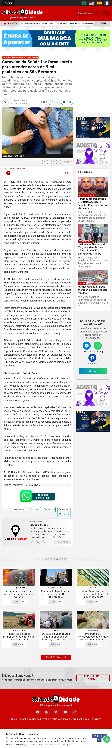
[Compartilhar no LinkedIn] (70, 102)
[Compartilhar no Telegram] (63, 102)
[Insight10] (93, 127)
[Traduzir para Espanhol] (99, 3)
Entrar (9, 3)
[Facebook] (38, 542)
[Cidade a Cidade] (22, 13)
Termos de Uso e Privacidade (66, 719)
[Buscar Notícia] (106, 13)
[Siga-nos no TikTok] (74, 712)
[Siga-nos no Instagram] (47, 712)
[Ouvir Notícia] (8, 173)
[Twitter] (44, 542)
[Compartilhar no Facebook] (44, 102)
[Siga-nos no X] (56, 712)
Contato (96, 719)
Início (14, 719)
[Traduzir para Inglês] (92, 3)
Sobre (23, 719)
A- (45, 162)
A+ (54, 162)
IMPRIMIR (66, 162)
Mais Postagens (56, 657)
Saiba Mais (62, 542)
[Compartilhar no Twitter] (50, 102)
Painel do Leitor (38, 719)
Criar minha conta (92, 678)
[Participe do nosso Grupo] (37, 497)
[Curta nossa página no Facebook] (38, 712)
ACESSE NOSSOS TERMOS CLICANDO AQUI (50, 745)
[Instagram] (32, 542)
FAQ (87, 719)
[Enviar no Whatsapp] (57, 102)
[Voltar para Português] (84, 3)
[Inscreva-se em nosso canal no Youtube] (65, 712)
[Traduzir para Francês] (107, 3)
